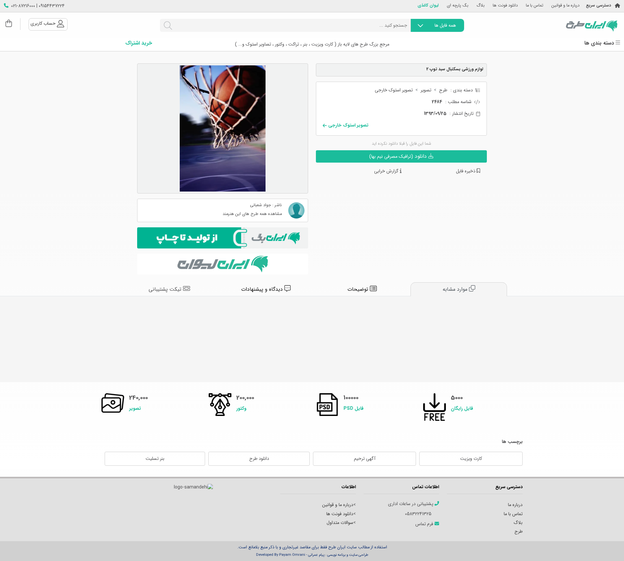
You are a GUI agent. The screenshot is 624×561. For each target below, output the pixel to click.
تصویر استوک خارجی (394, 90)
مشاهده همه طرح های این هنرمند (252, 214)
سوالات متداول (340, 522)
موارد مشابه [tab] (456, 289)
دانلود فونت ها (505, 6)
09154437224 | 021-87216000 (38, 6)
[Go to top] (606, 546)
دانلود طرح (259, 458)
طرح (443, 90)
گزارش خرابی (387, 171)
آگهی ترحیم (364, 458)
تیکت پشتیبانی (166, 289)
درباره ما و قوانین (565, 6)
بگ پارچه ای (457, 6)
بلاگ (480, 6)
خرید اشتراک (138, 43)
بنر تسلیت (155, 458)
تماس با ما (534, 6)
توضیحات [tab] (358, 289)
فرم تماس (425, 524)
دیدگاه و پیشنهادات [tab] (262, 289)
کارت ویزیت (471, 458)
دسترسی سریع (598, 6)
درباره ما (515, 504)
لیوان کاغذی (428, 6)
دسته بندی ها (600, 43)
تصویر (426, 90)
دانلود (398, 156)
